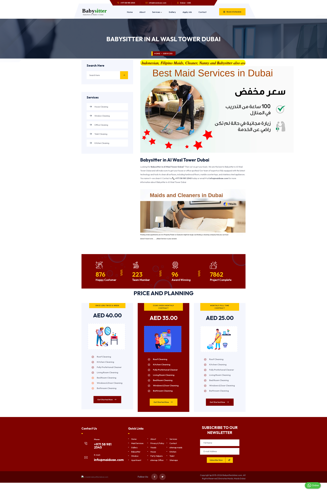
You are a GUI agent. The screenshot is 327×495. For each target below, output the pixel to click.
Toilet (172, 456)
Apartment (136, 460)
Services (156, 12)
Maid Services (137, 443)
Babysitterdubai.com (232, 475)
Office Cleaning (101, 125)
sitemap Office (157, 460)
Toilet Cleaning (100, 134)
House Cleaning (101, 106)
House (153, 451)
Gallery (172, 12)
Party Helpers (156, 456)
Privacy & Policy (157, 443)
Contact (202, 12)
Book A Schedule (233, 12)
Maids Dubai (240, 478)
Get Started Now (105, 399)
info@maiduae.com (157, 3)
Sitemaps (174, 460)
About (142, 12)
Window (134, 456)
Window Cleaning (102, 115)
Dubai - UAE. (185, 3)
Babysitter (135, 451)
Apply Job (187, 12)
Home (130, 12)
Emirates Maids (226, 478)
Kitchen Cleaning (101, 143)
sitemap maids (176, 447)
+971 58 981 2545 (127, 3)
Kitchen (173, 451)
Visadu (153, 447)
